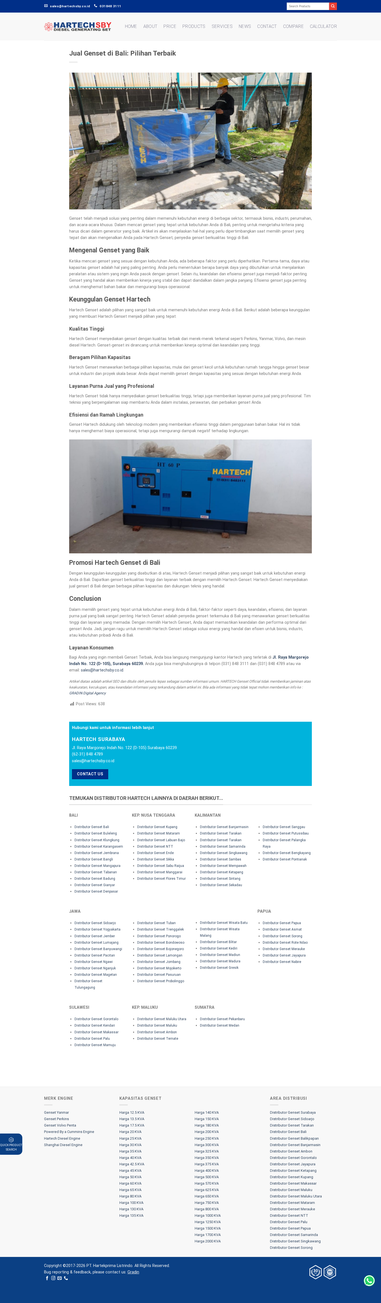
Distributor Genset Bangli (93, 859)
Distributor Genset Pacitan (94, 955)
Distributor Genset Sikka (155, 859)
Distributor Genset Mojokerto (159, 968)
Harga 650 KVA (207, 1196)
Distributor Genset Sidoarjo (95, 923)
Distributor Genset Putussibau (286, 833)
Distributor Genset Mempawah (223, 866)
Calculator (323, 26)
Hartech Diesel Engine (62, 1138)
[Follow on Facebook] (47, 1278)
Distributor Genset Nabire (282, 962)
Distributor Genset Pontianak (285, 859)
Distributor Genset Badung (94, 879)
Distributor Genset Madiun (220, 955)
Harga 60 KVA (130, 1183)
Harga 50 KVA (130, 1177)
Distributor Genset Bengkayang (287, 853)
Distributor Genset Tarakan (221, 833)
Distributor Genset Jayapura (284, 955)
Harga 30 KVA (130, 1145)
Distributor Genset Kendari (94, 1025)
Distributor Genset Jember (94, 936)
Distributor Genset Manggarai (159, 872)
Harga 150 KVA (207, 1119)
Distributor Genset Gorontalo (96, 1019)
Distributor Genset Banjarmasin (224, 827)
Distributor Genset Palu (92, 1039)
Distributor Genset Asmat (282, 929)
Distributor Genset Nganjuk (95, 968)
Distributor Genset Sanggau (284, 827)
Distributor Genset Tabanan (95, 872)
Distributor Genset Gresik (219, 968)
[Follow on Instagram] (53, 1278)
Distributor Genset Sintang (220, 879)
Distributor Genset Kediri (218, 948)
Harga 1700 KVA (208, 1235)
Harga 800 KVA (207, 1209)
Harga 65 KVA (130, 1190)
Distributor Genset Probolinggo (160, 981)
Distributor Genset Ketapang (221, 872)
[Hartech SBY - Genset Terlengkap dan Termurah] (78, 27)
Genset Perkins (56, 1119)
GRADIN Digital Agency (87, 693)
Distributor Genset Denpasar (96, 891)
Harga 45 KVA (130, 1170)
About (150, 26)
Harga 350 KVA (207, 1158)
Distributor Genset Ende (155, 853)
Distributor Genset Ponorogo (159, 936)
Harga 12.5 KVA (131, 1112)
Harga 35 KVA (130, 1151)
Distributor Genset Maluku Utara (161, 1019)
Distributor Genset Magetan (95, 975)
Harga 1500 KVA (208, 1228)
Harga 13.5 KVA (131, 1119)
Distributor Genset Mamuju (95, 1045)
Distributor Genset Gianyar (94, 885)
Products (194, 26)
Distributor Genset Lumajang (96, 943)
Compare (293, 26)
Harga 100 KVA (131, 1203)
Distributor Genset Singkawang (223, 853)
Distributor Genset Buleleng (95, 833)
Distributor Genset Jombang (158, 962)
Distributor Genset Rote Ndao (285, 943)
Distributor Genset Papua (282, 923)
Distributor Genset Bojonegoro (160, 949)
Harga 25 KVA (130, 1138)
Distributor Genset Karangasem (98, 846)
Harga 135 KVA (131, 1215)
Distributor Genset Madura (220, 961)
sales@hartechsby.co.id (102, 670)
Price (169, 26)
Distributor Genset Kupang (157, 827)
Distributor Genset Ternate (157, 1039)
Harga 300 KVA (207, 1145)
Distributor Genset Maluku (157, 1025)
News (245, 26)
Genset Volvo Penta (60, 1125)
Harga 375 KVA (207, 1164)
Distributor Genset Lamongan (159, 955)
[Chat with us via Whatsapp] (369, 1280)
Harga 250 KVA (207, 1138)
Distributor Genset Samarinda (222, 846)
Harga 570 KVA (207, 1183)
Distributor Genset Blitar (218, 942)
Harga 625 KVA (207, 1190)
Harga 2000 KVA (208, 1241)
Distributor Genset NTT (155, 846)
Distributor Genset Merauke (284, 949)
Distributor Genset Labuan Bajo (161, 840)
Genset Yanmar (56, 1112)
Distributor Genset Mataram (158, 833)
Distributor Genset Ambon (157, 1032)
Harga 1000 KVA (208, 1215)
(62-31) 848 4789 (87, 754)
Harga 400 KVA (207, 1170)
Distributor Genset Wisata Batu (224, 923)
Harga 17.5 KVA (131, 1125)
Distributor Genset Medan (219, 1025)
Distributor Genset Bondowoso (160, 943)
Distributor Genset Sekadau (221, 885)
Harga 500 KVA (207, 1177)
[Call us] (66, 1278)
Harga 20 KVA (130, 1132)
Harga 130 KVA (131, 1209)
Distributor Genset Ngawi (93, 962)
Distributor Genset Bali (91, 827)
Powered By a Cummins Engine (69, 1132)
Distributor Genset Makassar (96, 1032)
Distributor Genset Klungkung (96, 840)
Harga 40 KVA (130, 1158)
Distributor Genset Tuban (156, 923)
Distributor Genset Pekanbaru (222, 1019)
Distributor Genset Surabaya (293, 1112)
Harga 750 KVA (207, 1203)
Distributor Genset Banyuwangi (98, 949)
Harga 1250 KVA (208, 1222)
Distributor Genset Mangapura (97, 866)
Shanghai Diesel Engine (63, 1145)
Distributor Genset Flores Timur (161, 879)
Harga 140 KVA (207, 1112)
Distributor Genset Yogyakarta (97, 929)
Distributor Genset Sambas (220, 859)
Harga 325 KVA (207, 1151)
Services (222, 26)
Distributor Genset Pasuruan (159, 975)
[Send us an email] (59, 1278)
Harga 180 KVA (207, 1125)
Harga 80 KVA (130, 1196)
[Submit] (333, 6)
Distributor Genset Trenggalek (160, 929)
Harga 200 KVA (207, 1132)
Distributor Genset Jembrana (96, 853)
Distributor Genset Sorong (282, 936)
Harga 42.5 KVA (131, 1164)
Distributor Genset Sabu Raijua (160, 866)
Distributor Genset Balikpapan (294, 1138)
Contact (267, 26)
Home (131, 26)
